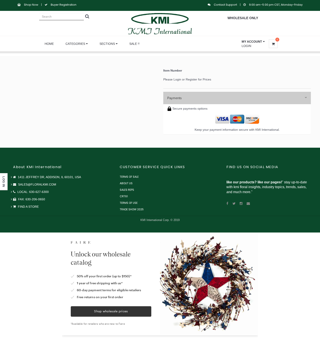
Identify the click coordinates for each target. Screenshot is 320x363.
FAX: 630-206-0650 (31, 199)
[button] (253, 41)
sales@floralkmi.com (36, 184)
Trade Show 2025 (132, 209)
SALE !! (134, 43)
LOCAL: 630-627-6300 (33, 192)
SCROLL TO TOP (309, 115)
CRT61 (124, 196)
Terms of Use (129, 203)
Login (246, 46)
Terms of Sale (129, 177)
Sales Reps (127, 190)
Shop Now (31, 5)
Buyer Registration (63, 5)
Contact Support (226, 5)
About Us (126, 183)
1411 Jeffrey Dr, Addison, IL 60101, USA (49, 177)
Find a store (28, 206)
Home (49, 43)
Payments (174, 98)
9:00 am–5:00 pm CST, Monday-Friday (276, 5)
